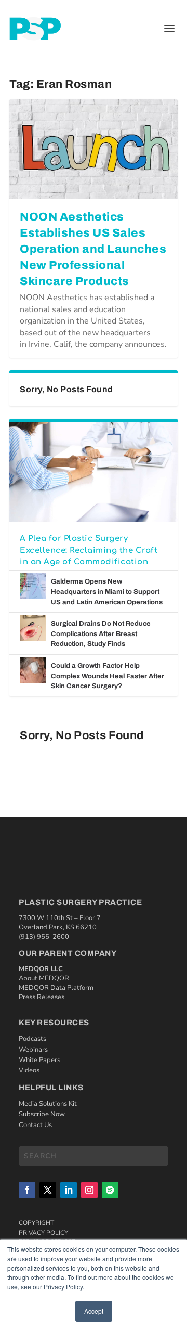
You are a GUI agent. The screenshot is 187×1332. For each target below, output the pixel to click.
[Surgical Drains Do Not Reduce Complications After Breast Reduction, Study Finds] (33, 628)
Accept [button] (93, 1311)
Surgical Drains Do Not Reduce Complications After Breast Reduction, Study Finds (101, 634)
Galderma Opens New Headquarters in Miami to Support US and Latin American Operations (107, 591)
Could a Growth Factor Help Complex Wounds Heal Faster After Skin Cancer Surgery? (107, 676)
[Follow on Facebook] (27, 1190)
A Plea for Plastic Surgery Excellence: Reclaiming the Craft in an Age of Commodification (88, 550)
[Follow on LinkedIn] (68, 1190)
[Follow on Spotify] (110, 1190)
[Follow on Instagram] (89, 1190)
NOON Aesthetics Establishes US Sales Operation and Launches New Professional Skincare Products (93, 249)
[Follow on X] (47, 1190)
